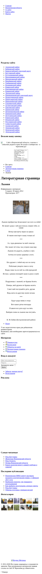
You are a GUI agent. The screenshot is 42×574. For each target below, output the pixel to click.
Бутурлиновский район (14, 75)
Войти (4, 367)
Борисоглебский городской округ (18, 71)
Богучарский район (12, 73)
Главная (8, 6)
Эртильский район (12, 132)
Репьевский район (12, 120)
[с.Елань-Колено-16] (4, 510)
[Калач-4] (29, 510)
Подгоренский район (13, 116)
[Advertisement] (21, 38)
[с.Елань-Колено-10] (35, 503)
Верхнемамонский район (15, 77)
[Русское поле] (35, 510)
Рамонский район (12, 118)
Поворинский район (13, 114)
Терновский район (12, 128)
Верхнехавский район (13, 79)
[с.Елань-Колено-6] (4, 503)
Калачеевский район (13, 85)
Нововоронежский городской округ (19, 95)
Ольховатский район (13, 103)
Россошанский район (13, 122)
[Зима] (16, 503)
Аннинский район (12, 67)
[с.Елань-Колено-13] (10, 503)
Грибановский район (13, 83)
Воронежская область (13, 8)
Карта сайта (9, 12)
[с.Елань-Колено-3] (10, 510)
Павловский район (12, 107)
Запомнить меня (7, 365)
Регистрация (10, 373)
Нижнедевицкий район (14, 97)
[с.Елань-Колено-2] (29, 503)
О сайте (8, 10)
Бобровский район (12, 69)
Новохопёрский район (14, 101)
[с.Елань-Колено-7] (23, 503)
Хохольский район (12, 130)
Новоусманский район (14, 99)
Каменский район (12, 87)
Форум (8, 14)
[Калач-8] (23, 510)
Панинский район (12, 110)
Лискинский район (12, 93)
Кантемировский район (14, 89)
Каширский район (12, 91)
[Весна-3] (16, 510)
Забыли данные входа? (14, 371)
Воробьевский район (13, 81)
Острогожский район (13, 105)
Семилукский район (13, 124)
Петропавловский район (14, 112)
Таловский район (12, 126)
